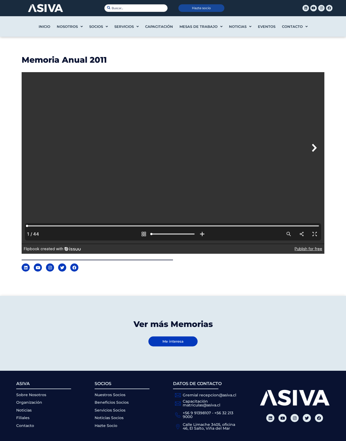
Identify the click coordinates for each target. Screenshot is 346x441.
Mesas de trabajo (198, 26)
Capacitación (159, 26)
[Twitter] (307, 418)
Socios (96, 26)
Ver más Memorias (173, 324)
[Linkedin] (305, 8)
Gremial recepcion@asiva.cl (209, 395)
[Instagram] (321, 8)
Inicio (44, 26)
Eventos (266, 26)
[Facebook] (329, 8)
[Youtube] (313, 8)
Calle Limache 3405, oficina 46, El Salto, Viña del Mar (209, 426)
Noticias (238, 26)
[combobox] (136, 8)
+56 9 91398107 (197, 412)
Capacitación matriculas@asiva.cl (201, 403)
